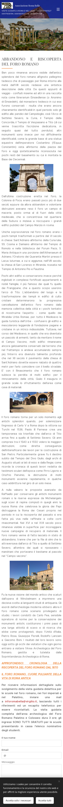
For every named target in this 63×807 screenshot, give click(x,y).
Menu (58, 9)
